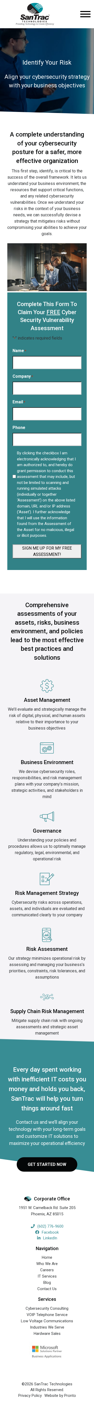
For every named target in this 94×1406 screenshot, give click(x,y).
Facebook (50, 1232)
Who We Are (47, 1263)
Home (47, 1257)
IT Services (47, 1276)
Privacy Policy (30, 1395)
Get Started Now (47, 1164)
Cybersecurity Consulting (47, 1308)
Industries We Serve (47, 1327)
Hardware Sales (47, 1333)
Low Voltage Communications (47, 1321)
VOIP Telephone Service (47, 1314)
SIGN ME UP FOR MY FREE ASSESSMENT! (47, 551)
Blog (47, 1282)
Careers (47, 1270)
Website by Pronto (60, 1395)
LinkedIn (50, 1238)
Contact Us (47, 1288)
